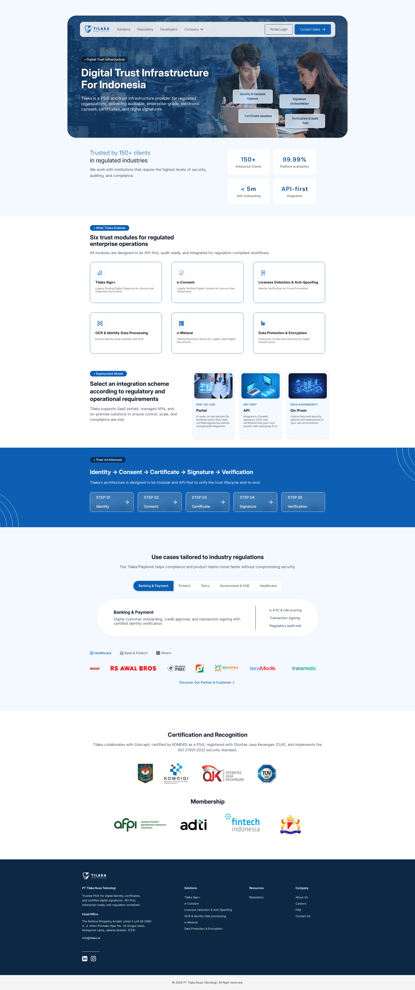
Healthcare (268, 586)
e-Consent (191, 903)
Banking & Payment (153, 586)
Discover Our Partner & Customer (205, 682)
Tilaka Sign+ (192, 897)
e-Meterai (191, 922)
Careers (300, 903)
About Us (301, 897)
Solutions (123, 29)
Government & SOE (234, 586)
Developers (168, 29)
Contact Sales (310, 29)
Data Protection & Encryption (203, 928)
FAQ (298, 910)
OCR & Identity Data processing (205, 916)
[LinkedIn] (84, 958)
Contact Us (302, 916)
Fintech (184, 586)
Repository (145, 29)
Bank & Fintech (136, 653)
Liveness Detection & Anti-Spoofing (208, 910)
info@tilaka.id (91, 938)
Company (191, 29)
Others (166, 653)
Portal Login (278, 29)
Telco (205, 586)
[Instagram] (93, 958)
